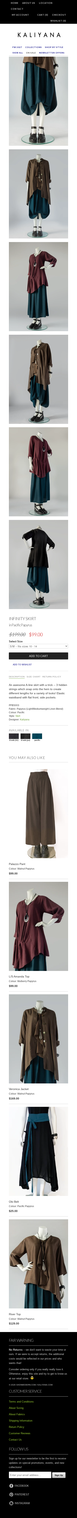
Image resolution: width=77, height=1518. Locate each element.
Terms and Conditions (21, 1401)
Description (17, 677)
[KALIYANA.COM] (38, 35)
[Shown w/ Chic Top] (38, 565)
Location (46, 3)
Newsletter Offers (52, 52)
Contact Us (15, 1439)
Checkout (59, 14)
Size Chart (33, 677)
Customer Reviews (19, 1433)
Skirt (17, 716)
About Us (28, 3)
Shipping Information (20, 1420)
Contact (17, 9)
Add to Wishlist (22, 664)
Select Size (16, 641)
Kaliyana (24, 719)
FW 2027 (17, 47)
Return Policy (51, 677)
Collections (33, 47)
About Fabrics (17, 1414)
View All (17, 52)
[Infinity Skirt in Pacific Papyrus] (38, 102)
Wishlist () (58, 20)
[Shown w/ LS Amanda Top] (38, 287)
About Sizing (16, 1407)
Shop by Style (54, 47)
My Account (20, 14)
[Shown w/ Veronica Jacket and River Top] (38, 194)
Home (14, 3)
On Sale (31, 52)
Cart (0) (42, 14)
